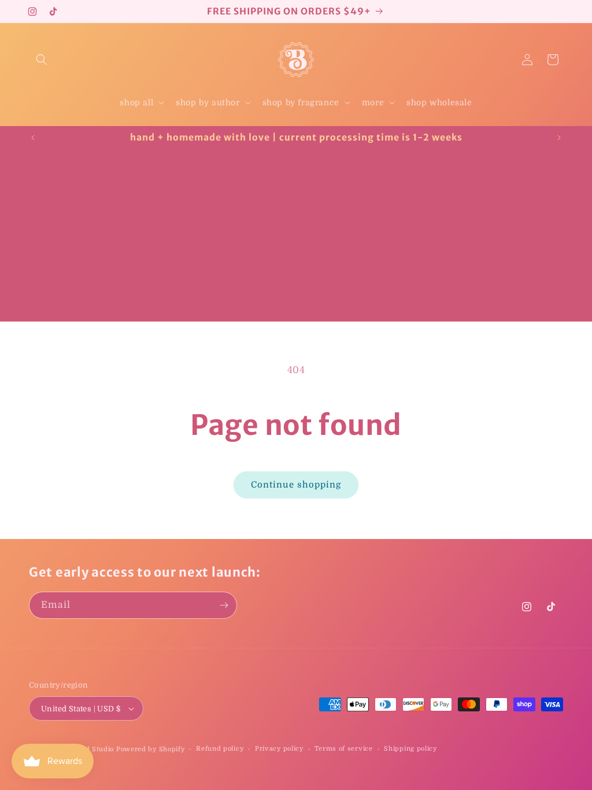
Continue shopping (296, 484)
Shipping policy (410, 748)
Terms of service (343, 748)
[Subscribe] (223, 605)
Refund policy (219, 748)
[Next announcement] (559, 138)
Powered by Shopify (150, 749)
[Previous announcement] (33, 138)
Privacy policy (279, 748)
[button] (41, 59)
